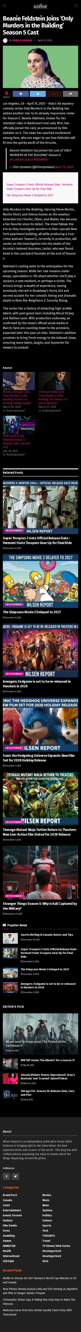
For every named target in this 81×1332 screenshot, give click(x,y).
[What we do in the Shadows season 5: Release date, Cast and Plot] (19, 425)
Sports (46, 1225)
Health (7, 1251)
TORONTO (48, 1235)
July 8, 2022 (28, 1100)
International (11, 1256)
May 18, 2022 (28, 1065)
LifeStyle (8, 1261)
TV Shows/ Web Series (56, 1246)
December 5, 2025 (13, 548)
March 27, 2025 (29, 1083)
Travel (46, 1240)
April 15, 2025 (45, 40)
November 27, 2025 (13, 914)
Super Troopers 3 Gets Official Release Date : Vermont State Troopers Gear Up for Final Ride (49, 953)
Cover (6, 1205)
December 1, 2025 (13, 766)
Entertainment (14, 531)
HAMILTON (9, 1246)
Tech (45, 1230)
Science (47, 1220)
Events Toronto (12, 1215)
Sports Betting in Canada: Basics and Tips (47, 934)
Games (7, 1240)
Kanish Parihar (22, 40)
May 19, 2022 (13, 1051)
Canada (7, 1200)
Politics (47, 1215)
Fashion (7, 1220)
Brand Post (10, 1195)
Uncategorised (51, 1251)
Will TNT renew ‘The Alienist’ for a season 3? (48, 1060)
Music (46, 1200)
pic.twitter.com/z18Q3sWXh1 (29, 159)
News (45, 1205)
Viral (45, 1261)
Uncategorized (51, 1256)
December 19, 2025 (31, 940)
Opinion (47, 1210)
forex (6, 1230)
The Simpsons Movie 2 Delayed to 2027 (30, 195)
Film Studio (10, 1225)
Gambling (9, 1235)
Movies (46, 1195)
